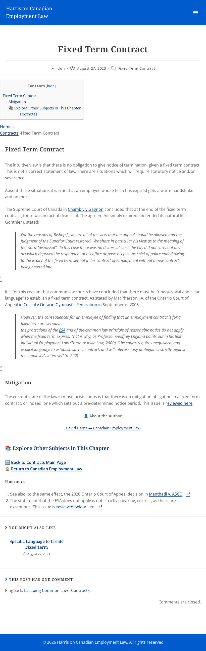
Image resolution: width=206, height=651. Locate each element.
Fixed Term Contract (136, 68)
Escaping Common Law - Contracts (57, 590)
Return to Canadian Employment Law (46, 469)
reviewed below (71, 507)
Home (6, 127)
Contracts (9, 133)
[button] (196, 12)
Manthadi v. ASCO (165, 494)
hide (51, 86)
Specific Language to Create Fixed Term (37, 544)
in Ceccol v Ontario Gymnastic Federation (58, 304)
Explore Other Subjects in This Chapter (61, 448)
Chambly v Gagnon (86, 209)
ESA (62, 330)
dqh (61, 68)
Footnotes (28, 113)
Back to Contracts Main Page (38, 462)
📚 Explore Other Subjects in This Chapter (45, 107)
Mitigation (17, 101)
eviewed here (179, 403)
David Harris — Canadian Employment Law (103, 427)
